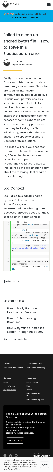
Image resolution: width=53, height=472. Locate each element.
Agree (44, 464)
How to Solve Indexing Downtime (21, 320)
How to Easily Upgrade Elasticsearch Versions (22, 310)
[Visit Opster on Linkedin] (10, 455)
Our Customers (9, 386)
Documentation (32, 382)
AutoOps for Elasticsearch (13, 368)
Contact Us (13, 440)
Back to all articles (15, 339)
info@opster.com (9, 390)
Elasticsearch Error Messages (33, 395)
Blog (28, 386)
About (5, 382)
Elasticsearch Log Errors (35, 400)
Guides (29, 390)
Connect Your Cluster (24, 17)
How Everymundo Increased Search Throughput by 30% (25, 330)
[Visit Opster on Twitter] (16, 455)
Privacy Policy (29, 467)
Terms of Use (14, 469)
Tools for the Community (35, 368)
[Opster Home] (11, 4)
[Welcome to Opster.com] (42, 456)
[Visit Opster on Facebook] (5, 455)
